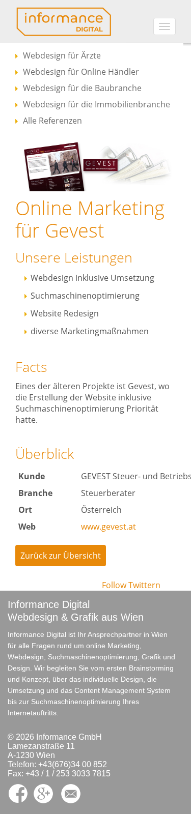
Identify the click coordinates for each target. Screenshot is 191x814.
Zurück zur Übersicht (60, 555)
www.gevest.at (108, 526)
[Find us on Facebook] (20, 793)
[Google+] (46, 793)
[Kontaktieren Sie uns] (73, 793)
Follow (114, 585)
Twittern (144, 585)
